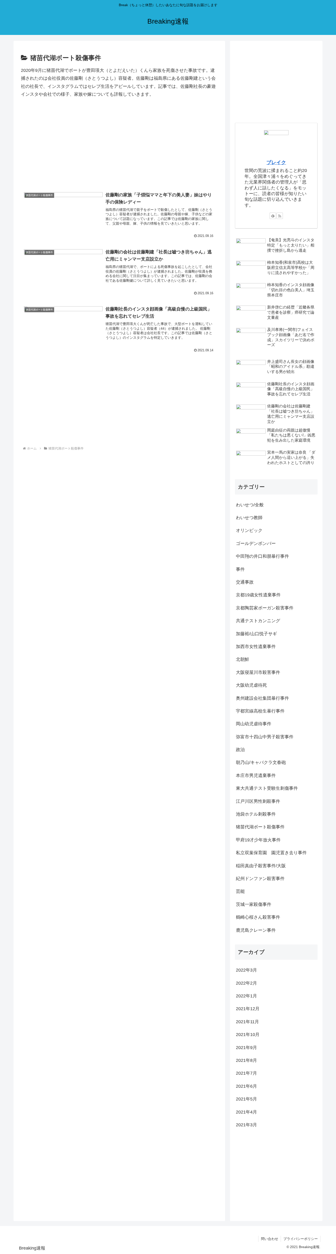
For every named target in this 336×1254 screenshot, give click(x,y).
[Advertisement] (119, 145)
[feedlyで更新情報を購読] (273, 216)
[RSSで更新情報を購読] (279, 216)
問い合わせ (269, 1239)
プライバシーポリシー (300, 1239)
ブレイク (276, 162)
